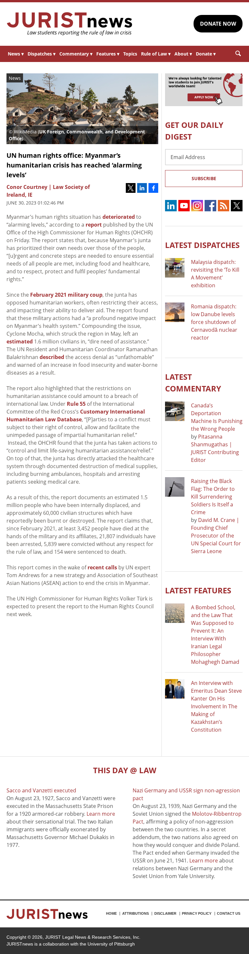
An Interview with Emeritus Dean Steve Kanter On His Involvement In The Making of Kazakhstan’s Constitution (216, 706)
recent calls (102, 567)
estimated (19, 341)
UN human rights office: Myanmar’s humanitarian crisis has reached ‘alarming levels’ (74, 165)
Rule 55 (76, 403)
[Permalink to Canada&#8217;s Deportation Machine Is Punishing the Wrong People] (174, 411)
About (183, 54)
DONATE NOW (218, 23)
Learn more (101, 813)
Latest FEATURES (198, 590)
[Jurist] (69, 24)
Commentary (75, 54)
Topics (130, 54)
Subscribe (204, 178)
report (94, 224)
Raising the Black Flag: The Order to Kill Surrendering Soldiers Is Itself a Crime (213, 496)
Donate (206, 54)
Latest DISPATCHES (202, 245)
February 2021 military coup (66, 294)
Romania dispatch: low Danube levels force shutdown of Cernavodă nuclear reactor (214, 322)
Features (107, 54)
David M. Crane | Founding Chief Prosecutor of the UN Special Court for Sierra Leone (216, 535)
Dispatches (41, 54)
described (52, 357)
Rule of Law (156, 54)
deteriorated (118, 216)
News (16, 54)
